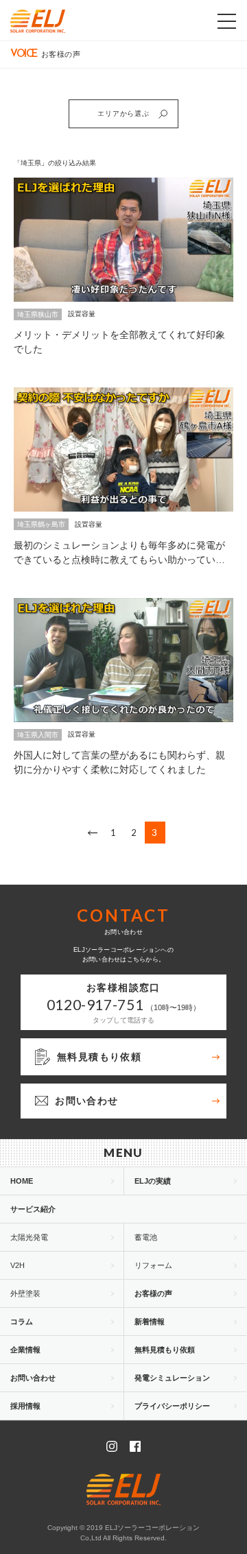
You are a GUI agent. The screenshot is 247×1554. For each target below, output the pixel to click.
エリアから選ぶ (123, 113)
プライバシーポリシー (172, 1406)
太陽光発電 (29, 1237)
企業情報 (25, 1350)
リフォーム (153, 1265)
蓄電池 (145, 1237)
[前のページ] (93, 833)
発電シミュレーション (172, 1378)
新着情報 (149, 1321)
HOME (21, 1181)
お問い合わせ (33, 1378)
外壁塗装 (25, 1293)
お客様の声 (153, 1293)
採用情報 (25, 1406)
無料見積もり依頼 (164, 1350)
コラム (21, 1321)
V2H (17, 1265)
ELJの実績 (152, 1181)
